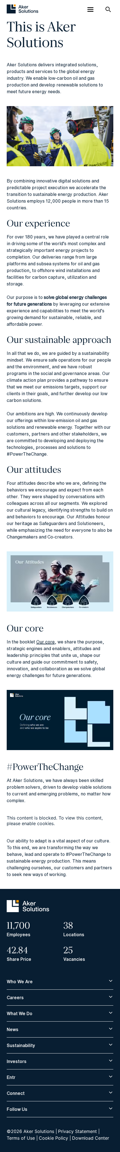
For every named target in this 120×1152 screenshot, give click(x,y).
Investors (17, 1061)
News (12, 1029)
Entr (11, 1077)
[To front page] (22, 9)
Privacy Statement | (79, 1131)
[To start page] (28, 910)
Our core (45, 641)
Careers (15, 997)
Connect (16, 1093)
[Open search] (108, 9)
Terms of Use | (22, 1138)
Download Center (90, 1138)
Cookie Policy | (55, 1138)
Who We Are (20, 981)
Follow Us (17, 1109)
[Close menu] (90, 9)
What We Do (19, 1013)
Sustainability (21, 1045)
